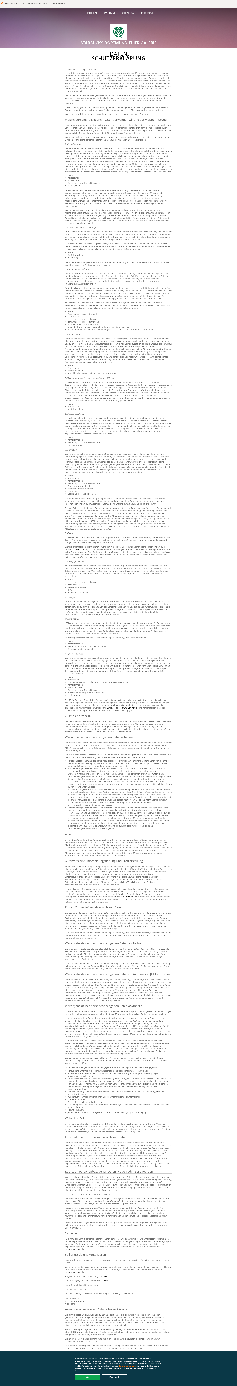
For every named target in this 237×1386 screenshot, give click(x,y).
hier (158, 1091)
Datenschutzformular (123, 896)
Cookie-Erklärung (80, 549)
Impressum (147, 12)
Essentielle (114, 1377)
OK (87, 1377)
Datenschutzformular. (75, 1272)
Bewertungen (110, 12)
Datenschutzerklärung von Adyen (122, 707)
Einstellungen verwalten (128, 1366)
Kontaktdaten (129, 12)
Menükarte (93, 12)
